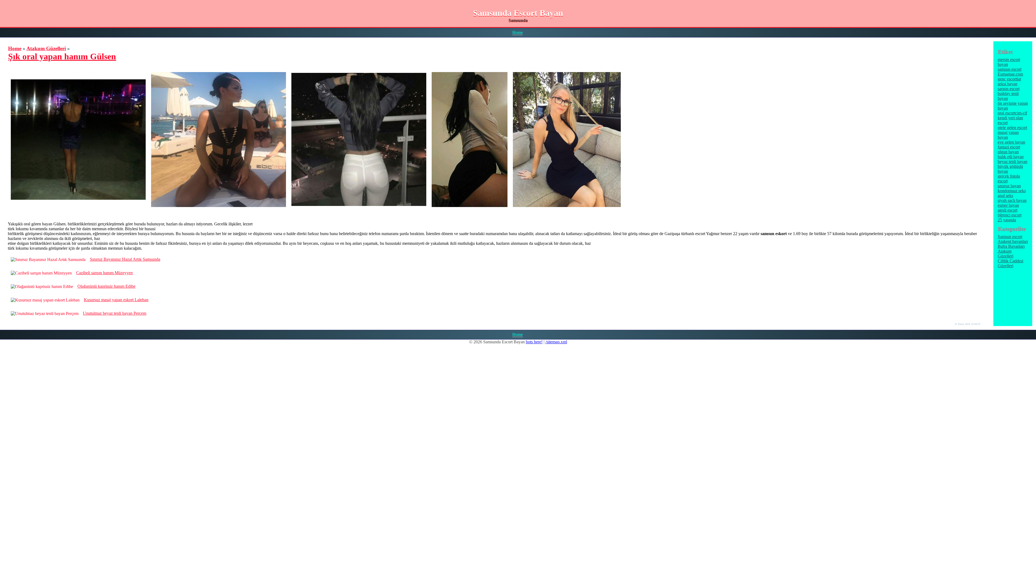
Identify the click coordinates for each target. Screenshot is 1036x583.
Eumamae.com (1010, 74)
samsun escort (1009, 69)
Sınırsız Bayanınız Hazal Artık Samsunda (125, 259)
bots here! (534, 342)
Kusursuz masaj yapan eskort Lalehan (116, 299)
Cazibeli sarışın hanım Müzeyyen (104, 272)
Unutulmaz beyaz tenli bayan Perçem (114, 313)
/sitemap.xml (556, 342)
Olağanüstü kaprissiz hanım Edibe (106, 286)
